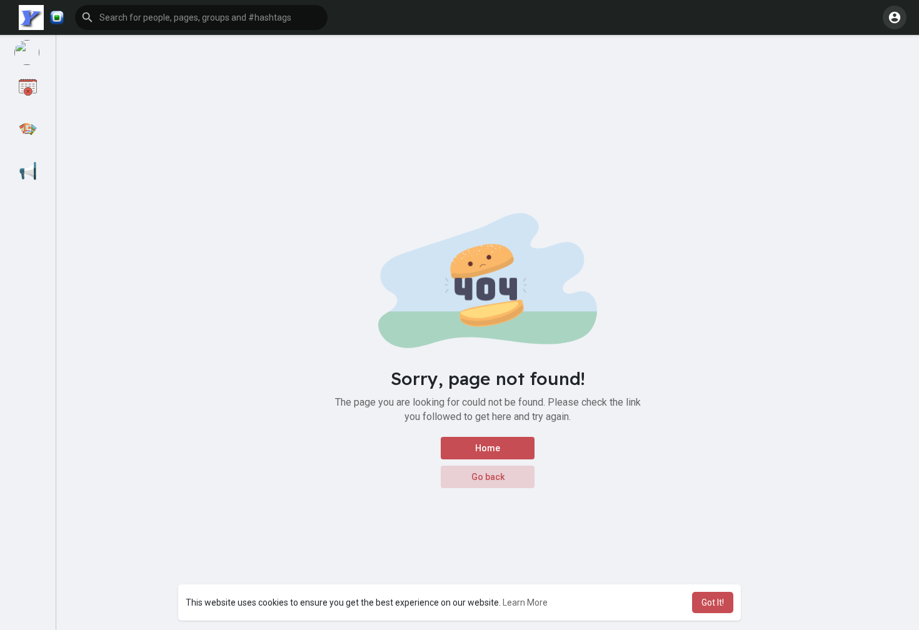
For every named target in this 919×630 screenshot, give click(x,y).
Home (487, 448)
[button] (57, 17)
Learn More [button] (525, 603)
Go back (488, 477)
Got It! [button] (712, 603)
